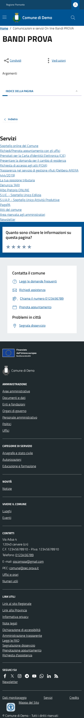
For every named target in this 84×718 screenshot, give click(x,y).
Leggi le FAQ (10, 640)
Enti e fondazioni (13, 404)
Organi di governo (14, 410)
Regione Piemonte (15, 5)
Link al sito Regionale (16, 603)
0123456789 (24, 554)
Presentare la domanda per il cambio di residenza (33, 160)
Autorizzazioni (11, 459)
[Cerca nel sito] (71, 18)
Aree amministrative (16, 391)
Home (4, 28)
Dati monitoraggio (14, 697)
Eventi (6, 517)
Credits (74, 697)
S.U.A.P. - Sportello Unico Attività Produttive (30, 199)
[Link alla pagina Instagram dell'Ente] (19, 676)
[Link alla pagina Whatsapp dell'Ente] (41, 676)
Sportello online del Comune (19, 145)
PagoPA (5, 204)
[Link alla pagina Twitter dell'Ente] (12, 676)
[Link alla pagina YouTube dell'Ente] (34, 676)
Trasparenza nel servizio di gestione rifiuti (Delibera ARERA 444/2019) (39, 173)
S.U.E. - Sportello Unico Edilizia (20, 194)
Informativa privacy (15, 616)
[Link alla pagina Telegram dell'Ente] (26, 676)
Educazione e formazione (19, 466)
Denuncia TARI (10, 185)
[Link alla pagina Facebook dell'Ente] (4, 676)
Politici (6, 423)
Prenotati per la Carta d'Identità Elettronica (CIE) (32, 155)
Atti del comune (11, 209)
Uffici (5, 430)
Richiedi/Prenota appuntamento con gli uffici (30, 150)
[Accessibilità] (11, 707)
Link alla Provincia (14, 610)
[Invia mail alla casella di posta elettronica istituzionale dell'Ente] (28, 561)
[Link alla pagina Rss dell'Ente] (56, 676)
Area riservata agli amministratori (22, 214)
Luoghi (6, 511)
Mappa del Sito (29, 702)
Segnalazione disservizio (18, 645)
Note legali (9, 623)
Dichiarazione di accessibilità (21, 629)
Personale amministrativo (19, 417)
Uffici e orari (10, 574)
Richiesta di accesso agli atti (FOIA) (23, 165)
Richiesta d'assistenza (17, 655)
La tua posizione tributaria (17, 180)
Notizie (7, 488)
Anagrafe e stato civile (17, 452)
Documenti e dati (13, 397)
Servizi (48, 697)
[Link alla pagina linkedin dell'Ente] (48, 676)
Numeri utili (10, 581)
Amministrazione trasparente (22, 635)
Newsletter (7, 219)
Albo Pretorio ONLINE (14, 189)
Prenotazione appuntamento (21, 650)
